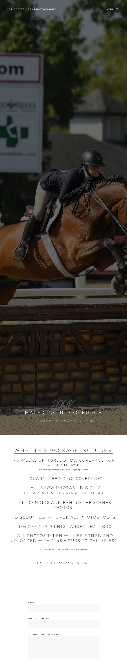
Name (32, 602)
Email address (38, 618)
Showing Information (44, 634)
